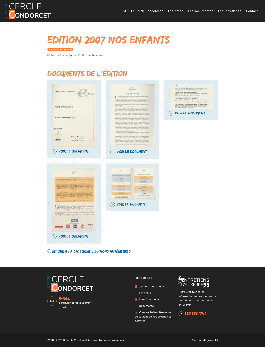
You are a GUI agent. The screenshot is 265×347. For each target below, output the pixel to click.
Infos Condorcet (148, 299)
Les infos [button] (174, 11)
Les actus (144, 293)
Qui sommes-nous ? (151, 286)
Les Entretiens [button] (228, 11)
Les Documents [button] (199, 11)
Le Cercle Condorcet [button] (146, 11)
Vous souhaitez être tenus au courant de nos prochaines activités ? (153, 316)
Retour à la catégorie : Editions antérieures (76, 55)
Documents (146, 305)
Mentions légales (202, 340)
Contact (252, 11)
